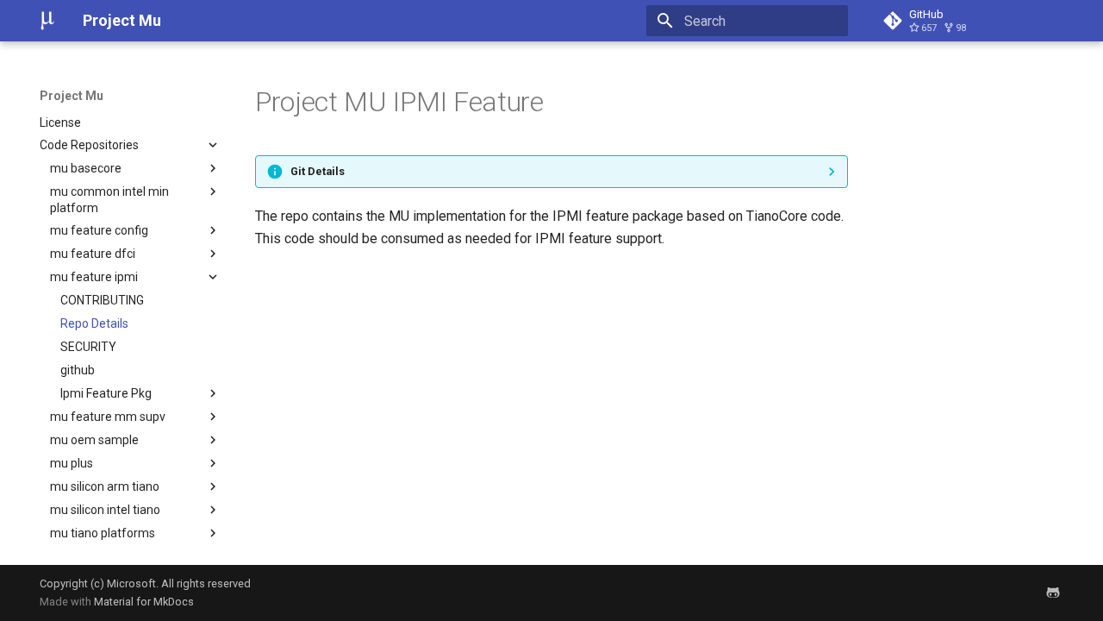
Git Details (317, 171)
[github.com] (1053, 592)
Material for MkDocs (144, 601)
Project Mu (71, 96)
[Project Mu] (47, 20)
